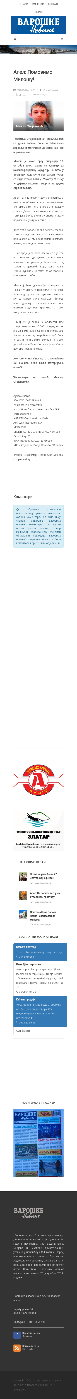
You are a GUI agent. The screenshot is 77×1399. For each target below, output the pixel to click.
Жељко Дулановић (50, 90)
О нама (24, 4)
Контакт (53, 4)
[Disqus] (38, 595)
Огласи (39, 11)
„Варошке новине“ (24, 1235)
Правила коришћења (39, 1385)
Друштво (24, 95)
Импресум (38, 4)
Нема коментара (39, 94)
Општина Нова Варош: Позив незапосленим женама (43, 916)
